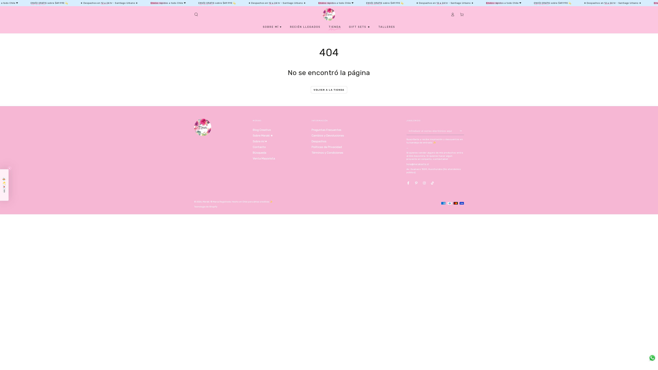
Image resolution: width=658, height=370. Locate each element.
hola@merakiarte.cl (417, 164)
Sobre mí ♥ (260, 141)
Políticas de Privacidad (327, 147)
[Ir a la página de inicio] (329, 14)
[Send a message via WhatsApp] (652, 358)
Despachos (319, 141)
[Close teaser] (9, 168)
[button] (196, 14)
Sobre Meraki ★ (263, 135)
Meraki (206, 201)
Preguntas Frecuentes (326, 130)
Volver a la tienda (329, 90)
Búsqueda (259, 152)
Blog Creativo (262, 130)
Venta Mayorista (264, 158)
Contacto (259, 147)
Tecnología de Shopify (205, 206)
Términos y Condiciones (327, 152)
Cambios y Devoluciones (328, 135)
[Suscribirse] (462, 131)
